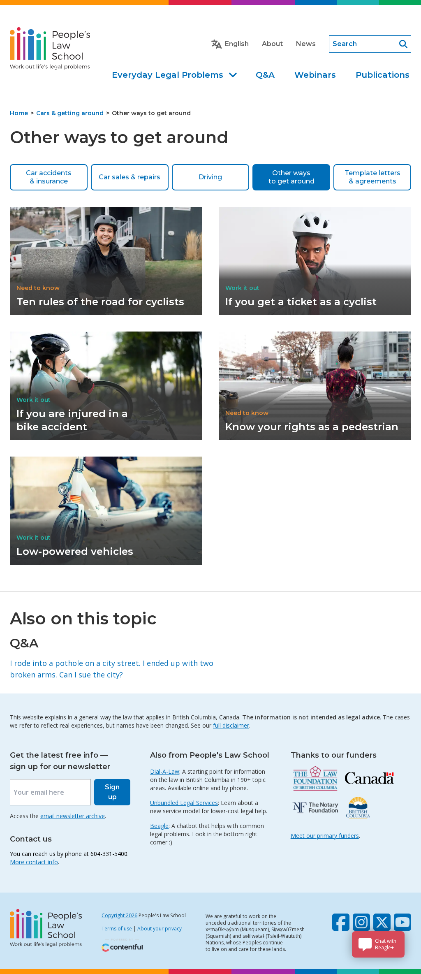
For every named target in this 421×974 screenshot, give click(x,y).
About (272, 44)
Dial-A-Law (164, 771)
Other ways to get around (291, 177)
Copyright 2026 (119, 915)
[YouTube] (402, 922)
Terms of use (117, 928)
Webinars (315, 75)
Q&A (265, 75)
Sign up (112, 792)
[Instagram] (361, 922)
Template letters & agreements (372, 177)
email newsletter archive (72, 816)
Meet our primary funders (325, 835)
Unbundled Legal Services (184, 803)
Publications (382, 75)
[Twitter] (382, 922)
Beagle (159, 826)
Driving (210, 177)
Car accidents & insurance (49, 177)
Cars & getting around (70, 113)
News (306, 44)
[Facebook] (340, 922)
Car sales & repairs (129, 177)
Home (19, 113)
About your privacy (159, 928)
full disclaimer (231, 725)
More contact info (34, 862)
